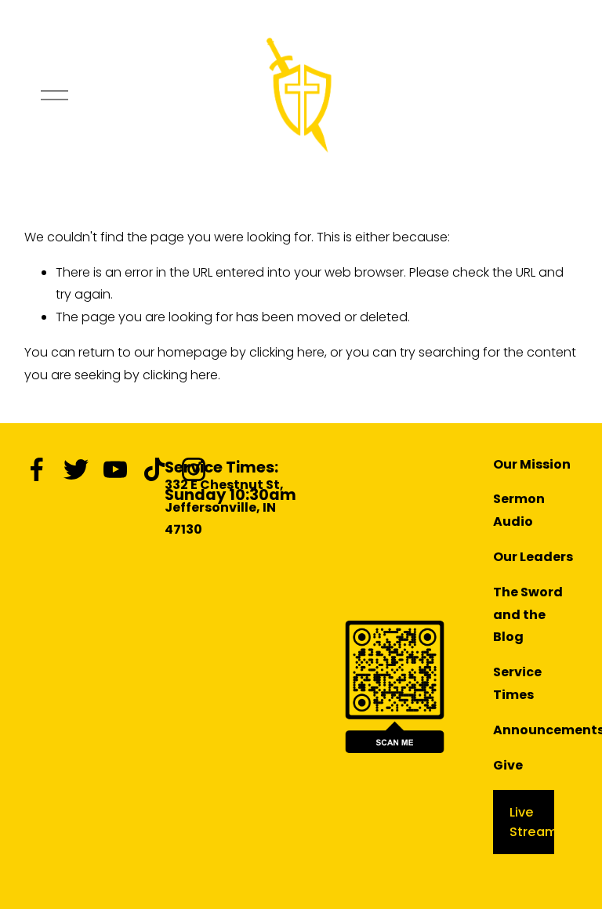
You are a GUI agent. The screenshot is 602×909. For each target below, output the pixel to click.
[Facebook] (36, 469)
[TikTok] (154, 469)
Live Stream (534, 822)
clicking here (287, 352)
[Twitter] (76, 469)
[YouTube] (115, 469)
